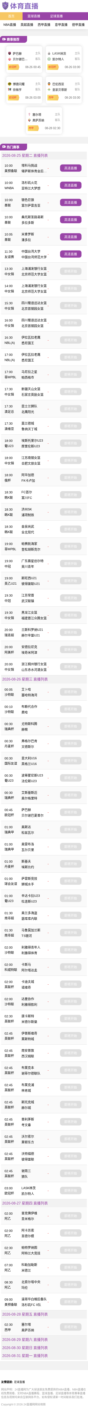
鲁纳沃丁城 (29, 429)
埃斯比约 (27, 867)
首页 (11, 16)
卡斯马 (26, 964)
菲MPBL (10, 377)
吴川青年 (27, 566)
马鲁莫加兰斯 (30, 930)
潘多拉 (26, 240)
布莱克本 (27, 1067)
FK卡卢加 (28, 480)
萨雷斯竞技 (29, 878)
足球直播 (56, 16)
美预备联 (11, 171)
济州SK (26, 509)
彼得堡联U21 (30, 584)
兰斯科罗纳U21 (32, 629)
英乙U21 (11, 583)
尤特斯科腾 (29, 724)
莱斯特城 (27, 1039)
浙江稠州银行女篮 (34, 664)
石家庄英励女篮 (32, 394)
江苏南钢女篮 (30, 457)
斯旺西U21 (29, 578)
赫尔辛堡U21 (30, 635)
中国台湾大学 (30, 251)
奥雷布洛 (27, 844)
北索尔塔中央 (30, 1282)
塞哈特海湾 (29, 695)
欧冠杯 (9, 815)
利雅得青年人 (30, 947)
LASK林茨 (28, 1188)
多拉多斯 (27, 222)
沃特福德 (27, 1153)
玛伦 (24, 1287)
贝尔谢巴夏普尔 (32, 815)
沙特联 (9, 694)
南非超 (9, 918)
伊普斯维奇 (29, 1033)
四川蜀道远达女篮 (34, 303)
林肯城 (26, 1090)
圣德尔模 (27, 1236)
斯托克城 (27, 1102)
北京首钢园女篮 (32, 308)
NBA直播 (9, 24)
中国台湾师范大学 (34, 257)
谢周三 (26, 1171)
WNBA (9, 188)
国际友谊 (11, 763)
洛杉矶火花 (29, 182)
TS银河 (26, 936)
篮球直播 (34, 16)
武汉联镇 (27, 601)
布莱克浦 (27, 1085)
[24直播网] (20, 10)
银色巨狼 (27, 200)
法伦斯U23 (29, 781)
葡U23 (9, 446)
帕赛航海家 (29, 543)
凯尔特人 (27, 1193)
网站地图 (40, 1404)
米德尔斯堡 (29, 1022)
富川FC (26, 498)
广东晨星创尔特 (32, 561)
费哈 (24, 712)
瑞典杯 (9, 729)
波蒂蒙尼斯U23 (32, 775)
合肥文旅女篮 (30, 463)
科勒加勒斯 (29, 1264)
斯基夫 (26, 861)
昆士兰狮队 (29, 406)
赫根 (24, 729)
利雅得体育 (29, 953)
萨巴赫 (26, 810)
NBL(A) (10, 343)
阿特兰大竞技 (30, 1253)
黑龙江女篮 (29, 612)
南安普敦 (27, 1050)
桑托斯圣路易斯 (32, 217)
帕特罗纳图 (29, 1247)
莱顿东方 (27, 1142)
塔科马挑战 (29, 165)
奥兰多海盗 (29, 913)
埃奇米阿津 (29, 652)
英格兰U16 (29, 764)
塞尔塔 (26, 1324)
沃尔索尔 (27, 1136)
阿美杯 (9, 652)
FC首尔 (26, 492)
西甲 (8, 1330)
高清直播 (70, 168)
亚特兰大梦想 (30, 188)
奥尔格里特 (29, 798)
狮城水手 (27, 884)
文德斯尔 (27, 746)
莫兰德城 (27, 423)
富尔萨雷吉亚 (30, 205)
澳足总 (9, 411)
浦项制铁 (27, 515)
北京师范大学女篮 (34, 274)
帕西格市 (27, 377)
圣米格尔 (27, 1219)
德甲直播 (78, 24)
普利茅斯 (27, 1119)
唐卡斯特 (27, 1016)
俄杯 (8, 480)
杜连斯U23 (29, 901)
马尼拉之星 (29, 372)
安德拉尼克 (29, 647)
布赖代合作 (29, 706)
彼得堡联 (27, 1159)
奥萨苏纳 (27, 1330)
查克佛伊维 (29, 1213)
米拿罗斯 (27, 234)
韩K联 (9, 497)
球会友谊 (11, 884)
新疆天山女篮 (30, 389)
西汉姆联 (27, 1056)
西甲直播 (44, 24)
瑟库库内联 (29, 918)
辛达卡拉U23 (30, 895)
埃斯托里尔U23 (32, 440)
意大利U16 (29, 758)
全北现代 (27, 532)
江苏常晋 (27, 595)
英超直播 (27, 24)
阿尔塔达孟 (29, 970)
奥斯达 (26, 827)
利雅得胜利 (29, 1004)
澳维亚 (9, 429)
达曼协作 (27, 999)
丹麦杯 (9, 746)
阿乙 (8, 1218)
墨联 (8, 205)
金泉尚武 (27, 526)
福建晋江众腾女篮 (34, 618)
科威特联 (11, 969)
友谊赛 (9, 257)
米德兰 (26, 1270)
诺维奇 (26, 987)
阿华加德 (27, 475)
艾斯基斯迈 (29, 792)
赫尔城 (26, 1107)
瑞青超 (9, 635)
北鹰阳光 (27, 412)
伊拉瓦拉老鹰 (30, 337)
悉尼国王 (27, 343)
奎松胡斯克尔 (30, 549)
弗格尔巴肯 (29, 741)
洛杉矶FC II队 (31, 1305)
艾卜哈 (26, 689)
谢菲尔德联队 (30, 1073)
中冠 (8, 566)
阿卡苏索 (27, 1230)
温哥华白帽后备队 (34, 1299)
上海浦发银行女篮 (34, 268)
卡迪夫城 (27, 981)
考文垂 (26, 1125)
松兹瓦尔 (27, 832)
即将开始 (70, 271)
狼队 (24, 1176)
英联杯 (9, 987)
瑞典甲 (9, 832)
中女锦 (9, 274)
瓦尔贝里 (27, 850)
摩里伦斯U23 (30, 446)
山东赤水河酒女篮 (34, 669)
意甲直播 (61, 24)
